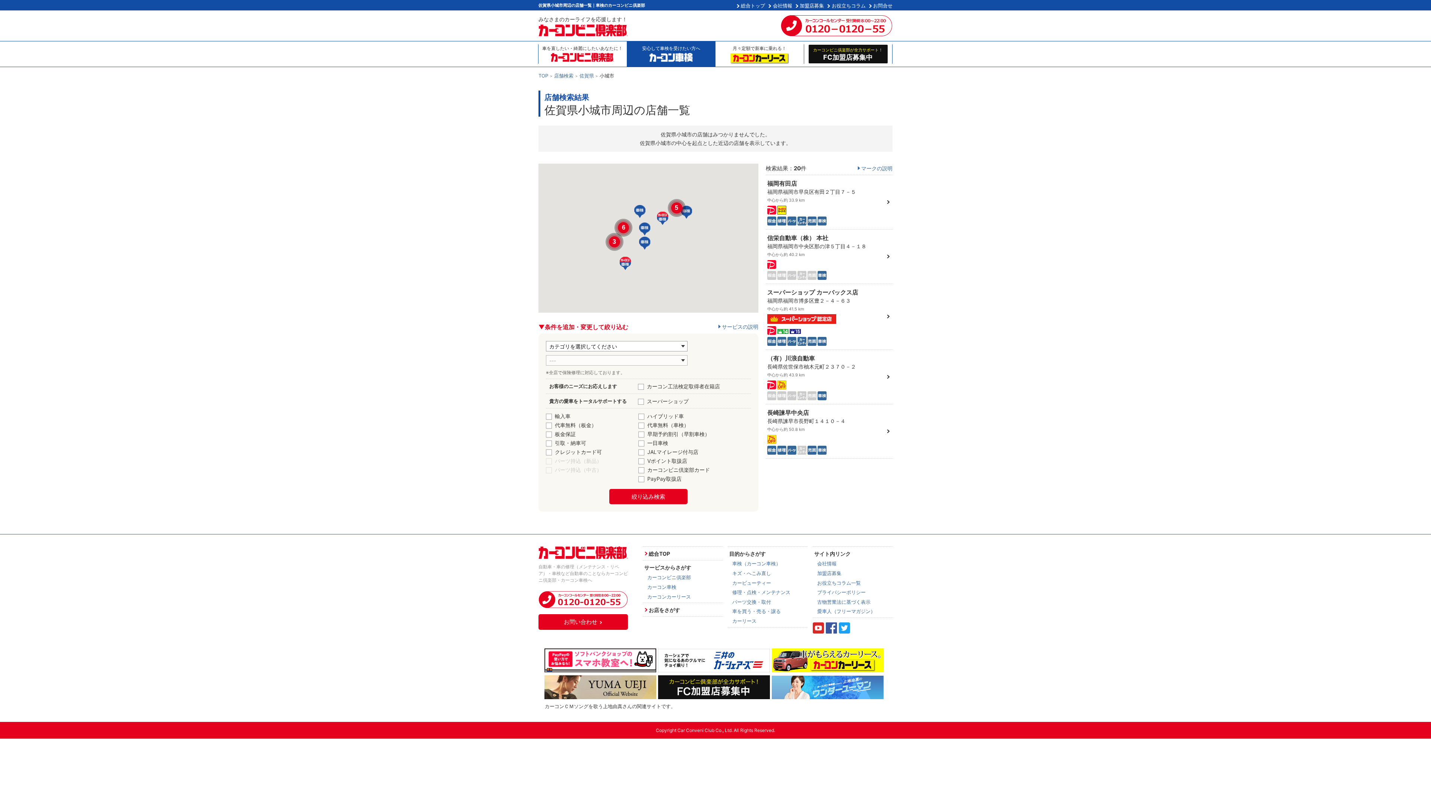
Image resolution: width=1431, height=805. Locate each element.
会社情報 (782, 6)
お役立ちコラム (849, 6)
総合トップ (753, 6)
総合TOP (659, 553)
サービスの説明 (740, 326)
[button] (644, 229)
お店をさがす (664, 610)
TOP (543, 76)
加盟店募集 (812, 6)
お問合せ (883, 6)
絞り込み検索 (648, 496)
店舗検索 (564, 76)
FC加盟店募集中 (848, 54)
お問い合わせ (580, 621)
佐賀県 (586, 76)
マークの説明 (877, 168)
